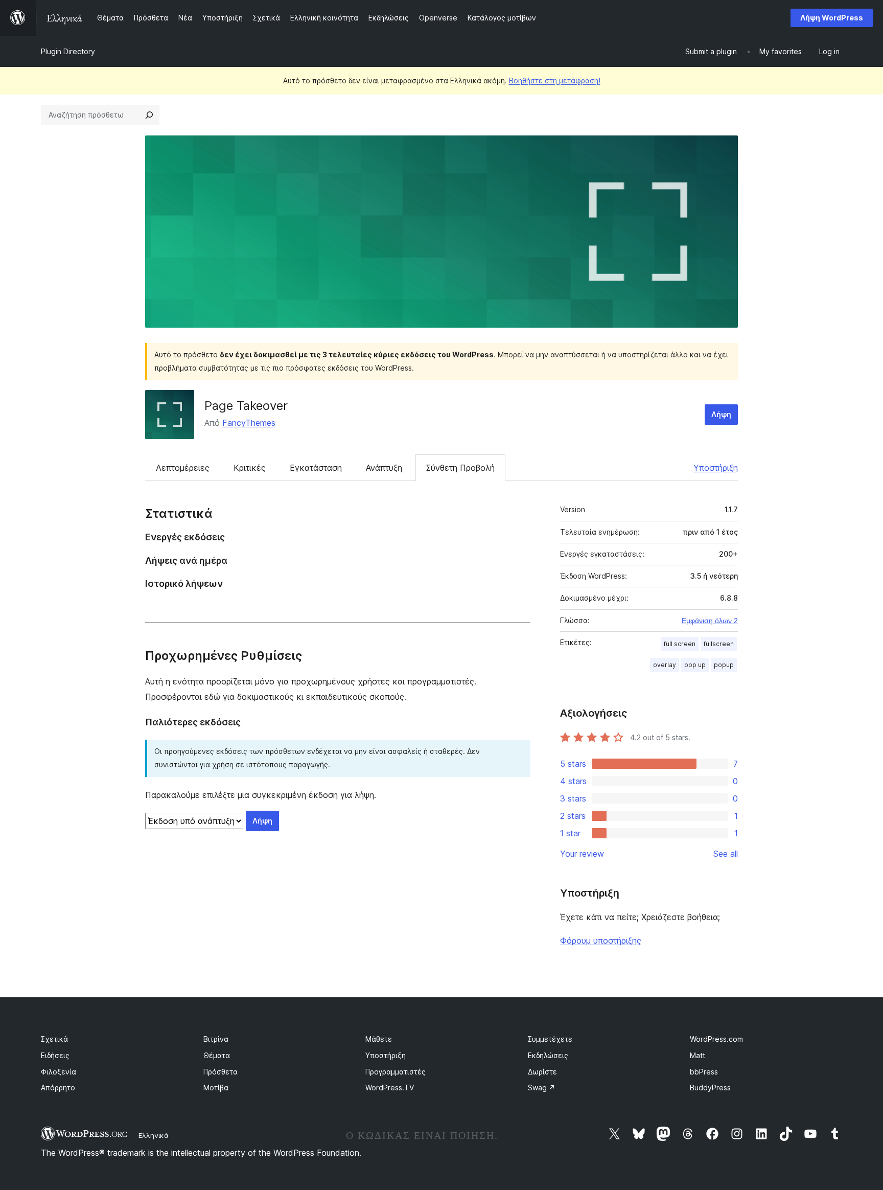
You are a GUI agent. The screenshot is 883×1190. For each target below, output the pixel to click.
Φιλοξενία (58, 1071)
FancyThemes (248, 423)
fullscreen (719, 644)
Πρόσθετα (220, 1071)
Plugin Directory (68, 51)
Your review (582, 854)
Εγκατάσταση (316, 468)
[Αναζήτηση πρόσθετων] (149, 115)
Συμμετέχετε (550, 1039)
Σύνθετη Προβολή (460, 468)
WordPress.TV (389, 1087)
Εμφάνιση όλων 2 (710, 620)
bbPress (704, 1071)
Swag (541, 1087)
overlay (664, 665)
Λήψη (721, 414)
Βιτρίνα (215, 1039)
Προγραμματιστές (395, 1071)
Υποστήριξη (715, 468)
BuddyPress (710, 1087)
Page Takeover (246, 405)
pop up (695, 665)
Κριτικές (250, 468)
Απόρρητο (58, 1087)
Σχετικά (54, 1039)
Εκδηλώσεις (548, 1055)
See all (725, 854)
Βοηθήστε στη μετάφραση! (554, 80)
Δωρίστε (542, 1071)
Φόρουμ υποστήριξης (600, 940)
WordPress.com (716, 1039)
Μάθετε (378, 1039)
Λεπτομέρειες (183, 468)
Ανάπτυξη (384, 468)
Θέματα (216, 1055)
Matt (697, 1055)
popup (724, 665)
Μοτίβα (215, 1087)
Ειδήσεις (55, 1055)
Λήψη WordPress (831, 17)
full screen (679, 644)
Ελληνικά (153, 1135)
